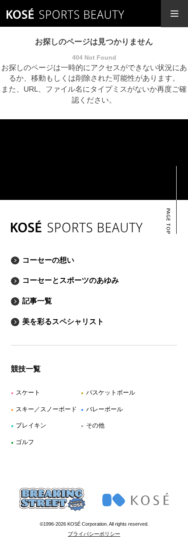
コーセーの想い (48, 260)
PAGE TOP (168, 221)
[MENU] (174, 13)
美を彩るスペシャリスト (63, 321)
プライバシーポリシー (94, 534)
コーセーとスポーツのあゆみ (70, 280)
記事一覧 (37, 301)
